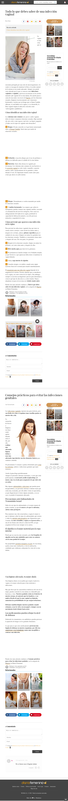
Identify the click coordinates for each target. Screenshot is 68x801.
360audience (38, 798)
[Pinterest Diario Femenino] (50, 84)
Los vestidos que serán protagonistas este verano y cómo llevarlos (59, 42)
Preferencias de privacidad (18, 375)
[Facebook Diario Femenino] (47, 84)
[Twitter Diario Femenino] (58, 84)
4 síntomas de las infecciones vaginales (36, 313)
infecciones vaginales (14, 411)
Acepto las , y (53, 73)
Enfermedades (23, 304)
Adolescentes (10, 701)
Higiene (39, 287)
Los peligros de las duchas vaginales (23, 687)
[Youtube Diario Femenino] (62, 84)
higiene (28, 98)
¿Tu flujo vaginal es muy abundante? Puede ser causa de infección (23, 704)
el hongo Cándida (14, 129)
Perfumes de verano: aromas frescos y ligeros (58, 31)
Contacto (46, 786)
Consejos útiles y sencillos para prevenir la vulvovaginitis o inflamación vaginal (36, 703)
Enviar (37, 381)
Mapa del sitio (34, 788)
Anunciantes (53, 786)
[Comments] (40, 22)
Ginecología (35, 308)
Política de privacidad (31, 786)
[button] (6, 3)
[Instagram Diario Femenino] (54, 84)
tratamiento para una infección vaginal (18, 270)
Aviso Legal (40, 786)
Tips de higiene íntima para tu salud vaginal (19, 323)
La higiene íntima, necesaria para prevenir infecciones (11, 686)
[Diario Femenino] (20, 3)
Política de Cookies (50, 75)
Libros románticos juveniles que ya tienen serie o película (51, 42)
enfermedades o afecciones (21, 486)
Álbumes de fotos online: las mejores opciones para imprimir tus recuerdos (50, 29)
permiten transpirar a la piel (24, 544)
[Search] (55, 2)
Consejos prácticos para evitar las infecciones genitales (10, 311)
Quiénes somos (15, 786)
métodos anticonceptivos (19, 518)
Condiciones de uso (29, 375)
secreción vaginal (12, 168)
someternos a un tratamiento (14, 630)
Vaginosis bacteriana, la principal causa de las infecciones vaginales (23, 310)
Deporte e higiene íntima (35, 687)
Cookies (22, 786)
